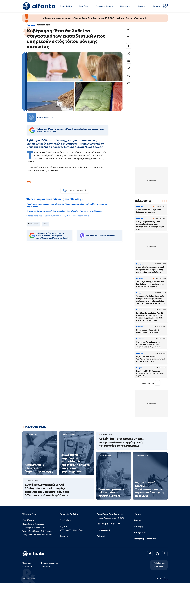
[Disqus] (76, 277)
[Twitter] (128, 53)
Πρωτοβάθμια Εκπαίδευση (33, 524)
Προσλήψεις (78, 530)
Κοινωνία (156, 6)
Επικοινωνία (27, 566)
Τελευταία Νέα (66, 6)
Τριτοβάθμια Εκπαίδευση (108, 523)
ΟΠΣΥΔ (121, 518)
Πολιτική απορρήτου (49, 563)
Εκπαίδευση (84, 6)
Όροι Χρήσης (27, 563)
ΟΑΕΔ (68, 530)
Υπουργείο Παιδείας (104, 6)
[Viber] (128, 68)
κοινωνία (35, 426)
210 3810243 (158, 566)
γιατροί (45, 224)
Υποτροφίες (27, 534)
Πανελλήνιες (125, 6)
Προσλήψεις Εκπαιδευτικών (110, 514)
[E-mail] (128, 83)
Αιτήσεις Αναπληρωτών (106, 518)
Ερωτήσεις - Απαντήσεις (145, 538)
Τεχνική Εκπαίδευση (30, 531)
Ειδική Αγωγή (46, 531)
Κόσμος (137, 514)
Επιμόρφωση (140, 532)
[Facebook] (128, 46)
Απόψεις (138, 520)
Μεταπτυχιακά (103, 530)
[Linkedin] (128, 60)
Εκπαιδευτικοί (33, 224)
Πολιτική (101, 536)
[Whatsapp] (128, 75)
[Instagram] (157, 553)
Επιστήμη (138, 526)
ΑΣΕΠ (62, 530)
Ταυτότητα (45, 566)
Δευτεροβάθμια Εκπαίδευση (34, 527)
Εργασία (141, 6)
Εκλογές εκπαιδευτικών (43, 534)
